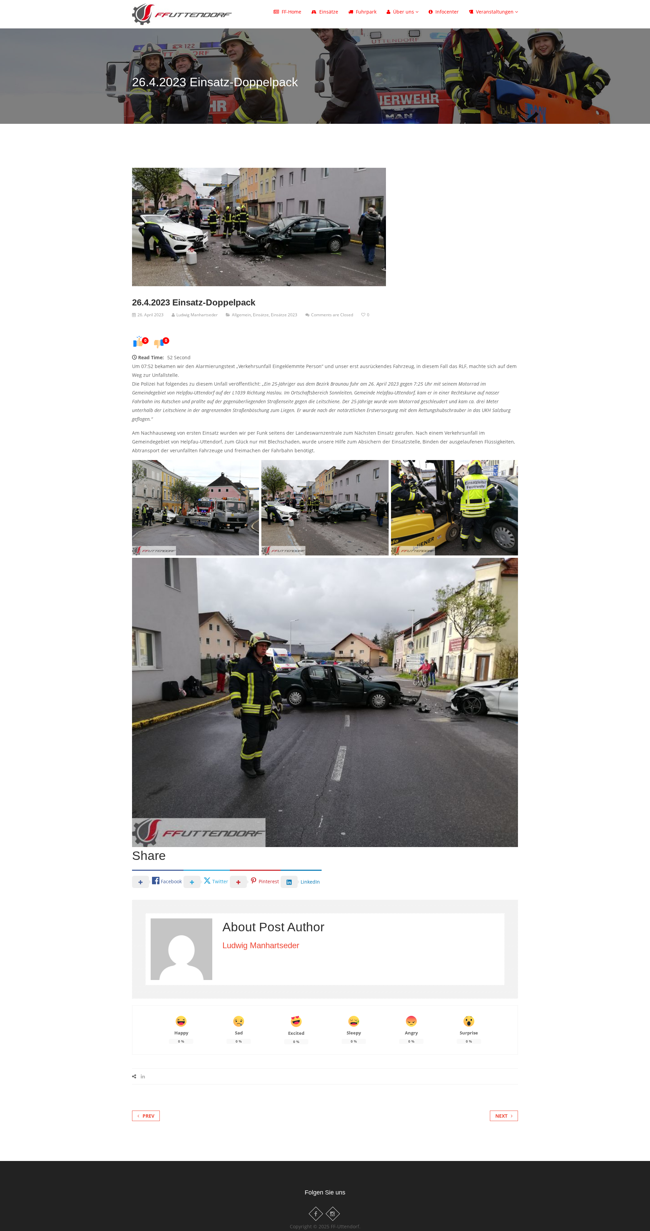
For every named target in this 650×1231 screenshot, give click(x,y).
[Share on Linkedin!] (143, 1076)
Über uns (404, 11)
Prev (148, 1116)
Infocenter (447, 11)
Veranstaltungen (495, 11)
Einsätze (328, 11)
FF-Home (291, 11)
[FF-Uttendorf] (182, 13)
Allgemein (241, 315)
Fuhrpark (366, 11)
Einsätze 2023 (284, 315)
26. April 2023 (150, 315)
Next (501, 1116)
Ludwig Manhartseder (197, 315)
